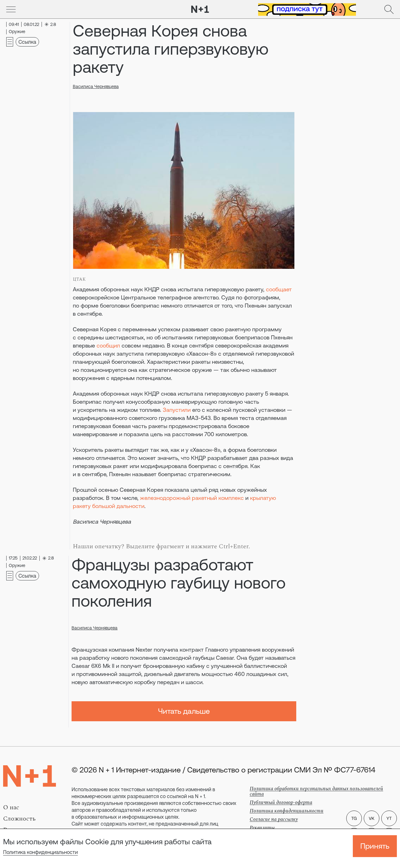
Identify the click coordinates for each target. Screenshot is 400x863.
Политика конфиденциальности (40, 852)
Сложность (19, 818)
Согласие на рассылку (274, 819)
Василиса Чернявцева (96, 86)
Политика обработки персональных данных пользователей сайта (316, 791)
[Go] (11, 9)
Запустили (177, 410)
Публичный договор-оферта (281, 802)
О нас (11, 807)
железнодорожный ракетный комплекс (192, 498)
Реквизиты (262, 827)
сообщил (108, 345)
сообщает (279, 289)
